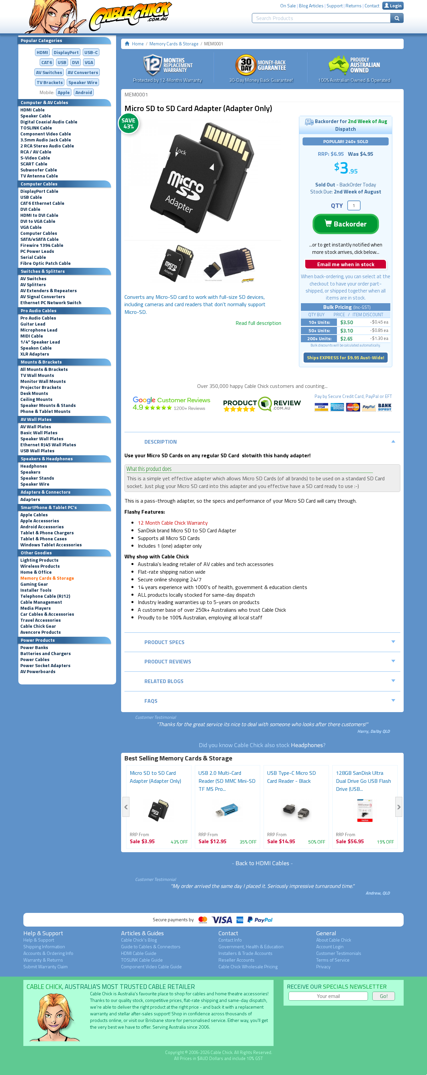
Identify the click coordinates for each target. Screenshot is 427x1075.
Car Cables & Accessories (47, 614)
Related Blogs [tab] (163, 681)
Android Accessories (42, 527)
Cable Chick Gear (38, 626)
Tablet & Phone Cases (43, 539)
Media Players (35, 608)
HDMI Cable (32, 110)
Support (335, 5)
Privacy (323, 966)
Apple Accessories (39, 521)
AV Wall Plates (35, 427)
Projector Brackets (40, 387)
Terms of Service (333, 959)
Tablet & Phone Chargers (47, 533)
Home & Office (36, 572)
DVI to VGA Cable (37, 221)
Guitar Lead (32, 324)
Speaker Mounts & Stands (48, 405)
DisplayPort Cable (39, 191)
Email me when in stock (345, 264)
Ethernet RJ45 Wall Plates (48, 445)
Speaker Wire (82, 82)
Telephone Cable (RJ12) (45, 596)
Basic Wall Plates (38, 433)
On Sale (288, 5)
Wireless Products (40, 566)
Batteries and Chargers (45, 653)
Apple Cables (34, 515)
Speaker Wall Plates (41, 439)
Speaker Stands (37, 478)
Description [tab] (160, 442)
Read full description (258, 323)
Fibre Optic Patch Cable (45, 263)
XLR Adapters (34, 354)
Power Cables (34, 659)
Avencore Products (40, 632)
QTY (337, 205)
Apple (64, 92)
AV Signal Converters (42, 297)
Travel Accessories (40, 620)
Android (83, 92)
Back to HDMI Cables (262, 863)
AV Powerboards (37, 671)
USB (62, 62)
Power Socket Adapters (45, 665)
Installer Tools (35, 590)
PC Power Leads (37, 251)
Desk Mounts (34, 393)
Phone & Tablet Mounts (45, 411)
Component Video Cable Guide (151, 966)
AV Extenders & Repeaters (48, 291)
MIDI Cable (31, 336)
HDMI (42, 52)
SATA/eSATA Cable (39, 239)
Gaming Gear (34, 584)
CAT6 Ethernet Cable (42, 203)
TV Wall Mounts (37, 375)
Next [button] (398, 807)
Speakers (30, 472)
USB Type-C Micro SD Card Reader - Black (291, 777)
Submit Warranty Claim (45, 966)
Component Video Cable (45, 134)
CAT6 (46, 62)
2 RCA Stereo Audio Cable (47, 146)
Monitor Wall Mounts (43, 381)
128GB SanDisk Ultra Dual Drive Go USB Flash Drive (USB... (363, 781)
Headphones (33, 466)
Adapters (30, 499)
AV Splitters (33, 285)
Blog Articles (311, 5)
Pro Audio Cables (38, 318)
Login (395, 5)
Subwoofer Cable (38, 170)
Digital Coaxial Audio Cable (48, 122)
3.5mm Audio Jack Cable (45, 140)
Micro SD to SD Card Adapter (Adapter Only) (155, 777)
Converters (83, 72)
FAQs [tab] (150, 701)
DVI (75, 62)
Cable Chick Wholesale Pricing (248, 966)
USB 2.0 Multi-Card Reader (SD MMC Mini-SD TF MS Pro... (227, 781)
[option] (202, 178)
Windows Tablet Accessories (51, 545)
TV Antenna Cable (39, 176)
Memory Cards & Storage (47, 578)
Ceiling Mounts (36, 399)
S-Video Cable (35, 158)
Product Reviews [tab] (167, 661)
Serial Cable (33, 257)
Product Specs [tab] (164, 642)
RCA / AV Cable (35, 152)
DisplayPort (66, 52)
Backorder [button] (349, 223)
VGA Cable (31, 227)
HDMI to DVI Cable (39, 215)
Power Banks (34, 647)
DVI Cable (30, 209)
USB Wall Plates (37, 451)
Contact (372, 5)
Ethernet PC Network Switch (50, 303)
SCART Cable (33, 164)
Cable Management (41, 602)
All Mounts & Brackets (44, 369)
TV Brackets (50, 82)
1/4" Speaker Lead (40, 342)
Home (138, 43)
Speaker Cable (35, 116)
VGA (89, 62)
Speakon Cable (36, 348)
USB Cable (31, 197)
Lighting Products (39, 560)
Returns (354, 5)
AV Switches (49, 72)
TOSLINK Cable (36, 128)
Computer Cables (38, 233)
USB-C (91, 52)
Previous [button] (125, 807)
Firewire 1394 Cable (41, 245)
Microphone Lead (38, 330)
